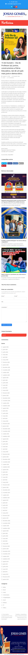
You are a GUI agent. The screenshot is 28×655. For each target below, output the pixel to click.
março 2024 (5, 421)
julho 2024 (5, 410)
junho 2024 (5, 413)
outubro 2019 (6, 556)
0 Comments (11, 77)
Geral (4, 77)
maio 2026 (5, 354)
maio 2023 (5, 446)
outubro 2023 (6, 433)
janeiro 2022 (6, 487)
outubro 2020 (6, 525)
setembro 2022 (6, 467)
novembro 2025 (6, 370)
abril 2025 (5, 387)
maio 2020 (5, 538)
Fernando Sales (16, 76)
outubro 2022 (6, 464)
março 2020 (5, 543)
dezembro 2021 (6, 490)
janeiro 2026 (6, 365)
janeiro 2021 (6, 518)
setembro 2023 (6, 436)
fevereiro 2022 (6, 484)
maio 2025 (5, 385)
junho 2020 (5, 536)
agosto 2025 (5, 377)
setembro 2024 (6, 405)
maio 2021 (5, 507)
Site (2, 301)
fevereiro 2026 (6, 362)
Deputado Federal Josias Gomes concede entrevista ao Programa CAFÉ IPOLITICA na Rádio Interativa (13, 201)
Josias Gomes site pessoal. (20, 649)
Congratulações (6, 597)
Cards (4, 592)
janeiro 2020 (6, 548)
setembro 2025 (6, 375)
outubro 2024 (6, 403)
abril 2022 (5, 479)
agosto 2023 (5, 439)
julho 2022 (5, 472)
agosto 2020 (5, 530)
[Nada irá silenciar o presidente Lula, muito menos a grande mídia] (14, 260)
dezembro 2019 (6, 551)
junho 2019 (5, 566)
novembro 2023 (6, 431)
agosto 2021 (5, 500)
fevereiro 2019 (6, 576)
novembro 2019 (6, 553)
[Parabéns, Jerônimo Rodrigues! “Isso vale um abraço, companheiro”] (14, 223)
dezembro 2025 (6, 367)
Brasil (4, 589)
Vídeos (4, 607)
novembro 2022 (6, 462)
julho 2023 (5, 441)
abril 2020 (5, 541)
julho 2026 (5, 349)
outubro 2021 (6, 495)
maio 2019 (5, 569)
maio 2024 (5, 416)
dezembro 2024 (6, 398)
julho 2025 (5, 380)
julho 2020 (5, 533)
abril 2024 (5, 418)
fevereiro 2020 (6, 546)
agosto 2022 (5, 469)
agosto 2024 (5, 408)
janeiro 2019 (6, 579)
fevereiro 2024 (6, 423)
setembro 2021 (6, 497)
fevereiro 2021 (6, 515)
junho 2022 (5, 474)
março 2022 (5, 482)
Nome (3, 296)
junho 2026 (5, 352)
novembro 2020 (6, 523)
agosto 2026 (5, 347)
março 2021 (5, 513)
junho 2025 (5, 382)
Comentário (4, 307)
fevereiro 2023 (6, 454)
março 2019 (5, 574)
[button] (26, 14)
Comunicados (6, 595)
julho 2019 (5, 564)
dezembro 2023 (6, 428)
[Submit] (25, 335)
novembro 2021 (6, 492)
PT (3, 605)
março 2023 (5, 451)
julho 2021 (5, 502)
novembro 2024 (6, 400)
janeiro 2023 (6, 456)
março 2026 (5, 359)
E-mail (16, 296)
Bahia (4, 587)
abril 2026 (5, 357)
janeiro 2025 (6, 395)
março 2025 (5, 390)
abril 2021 (5, 510)
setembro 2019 (6, 559)
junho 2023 (5, 444)
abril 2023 (5, 449)
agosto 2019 (5, 561)
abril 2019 (5, 571)
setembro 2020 (6, 528)
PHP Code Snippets (8, 654)
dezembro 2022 (6, 459)
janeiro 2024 (6, 426)
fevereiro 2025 (6, 393)
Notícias (5, 602)
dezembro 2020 (6, 520)
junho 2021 (5, 505)
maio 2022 (5, 477)
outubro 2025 (6, 372)
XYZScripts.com (21, 654)
